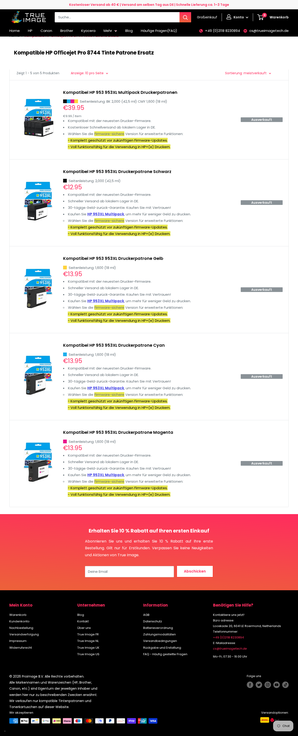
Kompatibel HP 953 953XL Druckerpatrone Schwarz (117, 171)
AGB (146, 615)
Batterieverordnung (158, 628)
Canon (46, 30)
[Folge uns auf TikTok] (285, 685)
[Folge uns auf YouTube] (276, 685)
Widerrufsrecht (20, 647)
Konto (239, 17)
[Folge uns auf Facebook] (250, 685)
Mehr (108, 30)
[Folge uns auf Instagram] (267, 685)
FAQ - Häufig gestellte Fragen (165, 654)
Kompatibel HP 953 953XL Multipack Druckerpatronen (120, 92)
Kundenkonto (19, 621)
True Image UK (88, 647)
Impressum (18, 641)
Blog (129, 30)
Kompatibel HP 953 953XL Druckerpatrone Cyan (114, 345)
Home (14, 30)
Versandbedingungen (160, 641)
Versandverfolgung (24, 634)
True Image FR (88, 634)
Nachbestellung (21, 628)
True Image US (88, 654)
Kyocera (88, 30)
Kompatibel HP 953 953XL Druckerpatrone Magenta (118, 432)
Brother (66, 30)
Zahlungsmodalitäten (159, 634)
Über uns (84, 628)
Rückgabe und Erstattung (162, 647)
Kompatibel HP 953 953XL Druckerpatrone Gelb (113, 258)
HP (30, 30)
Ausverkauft (261, 119)
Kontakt (83, 621)
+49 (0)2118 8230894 (222, 30)
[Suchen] (185, 17)
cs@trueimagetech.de (269, 30)
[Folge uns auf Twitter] (259, 685)
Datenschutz (152, 621)
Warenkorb (18, 615)
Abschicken (195, 571)
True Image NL (88, 641)
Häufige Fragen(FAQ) (159, 30)
